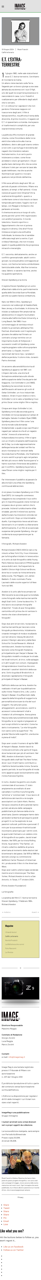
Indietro (7, 912)
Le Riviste (9, 952)
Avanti (34, 912)
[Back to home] (20, 6)
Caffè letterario (8, 52)
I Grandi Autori (11, 932)
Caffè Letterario (11, 936)
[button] (3, 6)
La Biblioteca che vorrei (14, 944)
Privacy (20, 1197)
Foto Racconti (10, 948)
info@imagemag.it (17, 1057)
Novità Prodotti (11, 940)
